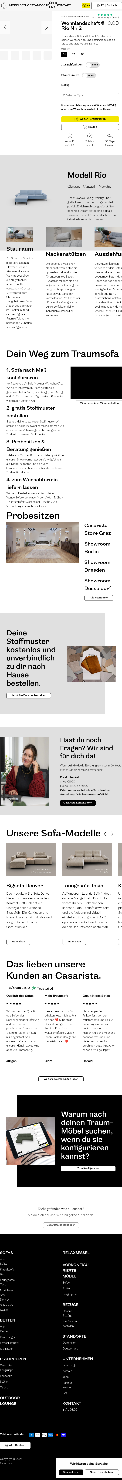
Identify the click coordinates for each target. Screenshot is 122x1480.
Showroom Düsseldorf (97, 585)
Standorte (71, 1337)
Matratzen (6, 1349)
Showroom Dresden (97, 566)
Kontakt (67, 1371)
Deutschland (70, 1348)
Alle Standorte (99, 598)
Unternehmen (71, 1359)
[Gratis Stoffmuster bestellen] (76, 5)
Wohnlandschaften (79, 17)
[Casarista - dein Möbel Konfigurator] (4, 6)
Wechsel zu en (71, 1472)
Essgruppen (9, 1359)
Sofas (64, 17)
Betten (7, 1320)
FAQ (65, 1393)
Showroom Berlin (97, 548)
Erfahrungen (70, 1365)
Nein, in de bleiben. (102, 1472)
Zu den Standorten (18, 472)
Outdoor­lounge (9, 1401)
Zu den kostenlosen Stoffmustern (26, 434)
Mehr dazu (18, 942)
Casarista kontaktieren (77, 803)
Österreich (69, 1343)
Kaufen (92, 127)
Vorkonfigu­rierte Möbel (71, 1270)
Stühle (4, 1381)
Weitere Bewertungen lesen (61, 1079)
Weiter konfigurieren (93, 119)
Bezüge (70, 1305)
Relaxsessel (71, 1253)
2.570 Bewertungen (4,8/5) (105, 18)
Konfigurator (86, 5)
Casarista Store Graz (97, 529)
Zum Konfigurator (88, 1168)
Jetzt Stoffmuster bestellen (29, 695)
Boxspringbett (9, 1337)
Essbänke (6, 1376)
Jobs (66, 1377)
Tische (4, 1387)
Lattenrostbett (9, 1343)
